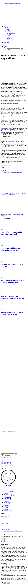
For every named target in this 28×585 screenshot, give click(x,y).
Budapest (8, 485)
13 (7, 462)
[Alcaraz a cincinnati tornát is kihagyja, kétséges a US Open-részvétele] (6, 308)
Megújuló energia (11, 33)
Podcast (5, 45)
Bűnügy (8, 29)
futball (4, 170)
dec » (5, 468)
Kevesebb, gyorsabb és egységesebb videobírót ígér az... (13, 297)
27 (7, 465)
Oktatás (8, 35)
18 (4, 463)
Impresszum (6, 1)
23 (1, 465)
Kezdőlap (6, 26)
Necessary (4, 563)
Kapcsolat (6, 46)
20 (7, 463)
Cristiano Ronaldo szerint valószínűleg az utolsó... (10, 249)
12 (5, 462)
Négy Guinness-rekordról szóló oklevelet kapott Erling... (12, 281)
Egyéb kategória (10, 41)
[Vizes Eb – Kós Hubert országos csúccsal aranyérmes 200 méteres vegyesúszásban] (6, 259)
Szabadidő (9, 38)
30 (1, 467)
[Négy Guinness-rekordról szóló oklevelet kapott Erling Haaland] (6, 275)
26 (5, 465)
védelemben (5, 120)
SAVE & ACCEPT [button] (5, 583)
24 (3, 465)
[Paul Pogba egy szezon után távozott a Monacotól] (6, 227)
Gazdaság (9, 31)
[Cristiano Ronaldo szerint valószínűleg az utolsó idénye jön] (6, 243)
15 (10, 462)
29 (10, 465)
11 (4, 462)
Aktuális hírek (7, 43)
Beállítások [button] (14, 536)
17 (3, 463)
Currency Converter (5, 516)
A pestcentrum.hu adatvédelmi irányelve (13, 3)
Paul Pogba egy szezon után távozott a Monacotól (11, 233)
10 (3, 462)
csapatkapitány (5, 128)
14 (8, 462)
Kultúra (8, 30)
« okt (2, 468)
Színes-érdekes (10, 39)
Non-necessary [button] (4, 572)
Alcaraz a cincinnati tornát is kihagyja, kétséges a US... (12, 313)
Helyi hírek (6, 42)
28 (8, 465)
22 (10, 463)
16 (1, 463)
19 (5, 463)
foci (1, 170)
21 (8, 463)
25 (4, 465)
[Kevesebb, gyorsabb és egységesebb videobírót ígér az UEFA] (6, 292)
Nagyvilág (9, 34)
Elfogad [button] (21, 536)
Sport (8, 37)
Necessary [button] (3, 562)
